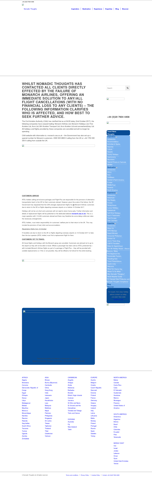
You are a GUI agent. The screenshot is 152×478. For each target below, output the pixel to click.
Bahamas (71, 388)
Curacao (71, 398)
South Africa (26, 426)
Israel (115, 448)
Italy (92, 410)
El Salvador (118, 390)
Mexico (116, 398)
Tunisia (24, 431)
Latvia (93, 413)
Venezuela (117, 437)
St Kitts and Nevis (74, 403)
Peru (115, 434)
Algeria (24, 380)
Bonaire (70, 393)
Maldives (48, 408)
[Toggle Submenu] (116, 137)
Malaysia (48, 405)
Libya (24, 400)
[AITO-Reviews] (118, 123)
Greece (93, 403)
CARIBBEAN (72, 377)
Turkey (93, 436)
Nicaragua (117, 400)
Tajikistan (48, 426)
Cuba (115, 388)
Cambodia (48, 385)
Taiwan (47, 423)
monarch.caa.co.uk (79, 213)
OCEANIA (71, 419)
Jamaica (71, 400)
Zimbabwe (25, 438)
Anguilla (70, 380)
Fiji (69, 424)
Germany (94, 400)
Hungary (93, 405)
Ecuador (116, 432)
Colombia (117, 429)
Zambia (24, 436)
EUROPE (94, 377)
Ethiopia (25, 395)
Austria (93, 380)
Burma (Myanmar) (51, 382)
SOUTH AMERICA (120, 414)
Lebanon (116, 453)
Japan (47, 398)
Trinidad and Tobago (75, 410)
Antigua (70, 382)
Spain (93, 431)
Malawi (24, 405)
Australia (71, 422)
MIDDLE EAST (119, 443)
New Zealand (72, 427)
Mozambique (26, 413)
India (46, 393)
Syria (115, 458)
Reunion (25, 418)
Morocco (25, 410)
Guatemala (117, 393)
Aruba (70, 385)
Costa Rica (117, 385)
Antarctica (117, 416)
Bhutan (47, 380)
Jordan (116, 451)
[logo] (29, 9)
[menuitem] (75, 9)
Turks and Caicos (74, 413)
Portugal (93, 426)
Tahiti (69, 429)
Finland (93, 395)
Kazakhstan (49, 400)
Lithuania (94, 416)
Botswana (25, 382)
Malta (93, 418)
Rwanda (24, 421)
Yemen (116, 463)
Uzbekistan (49, 433)
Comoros (25, 385)
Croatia (93, 385)
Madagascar (26, 403)
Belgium (93, 382)
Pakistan (48, 413)
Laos (46, 403)
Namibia (25, 416)
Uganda (24, 433)
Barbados (71, 390)
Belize (116, 380)
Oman (116, 456)
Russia (93, 428)
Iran (115, 446)
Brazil (116, 424)
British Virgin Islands (75, 395)
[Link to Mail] (128, 2)
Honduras (117, 395)
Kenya (24, 398)
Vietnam (48, 436)
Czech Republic (96, 388)
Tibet (46, 431)
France (93, 398)
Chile (115, 427)
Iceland (93, 408)
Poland (93, 423)
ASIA (47, 377)
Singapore (48, 418)
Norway (93, 421)
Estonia (93, 393)
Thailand (48, 428)
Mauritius (25, 408)
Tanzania (25, 428)
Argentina (117, 419)
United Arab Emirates (121, 461)
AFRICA (25, 377)
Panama (116, 403)
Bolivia (116, 422)
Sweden (93, 433)
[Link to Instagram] (124, 2)
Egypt (24, 393)
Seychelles (26, 423)
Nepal (47, 410)
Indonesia (48, 395)
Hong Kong (48, 390)
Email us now (118, 299)
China (47, 388)
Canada (116, 382)
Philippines (48, 416)
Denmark (94, 390)
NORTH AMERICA (120, 377)
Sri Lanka (48, 421)
